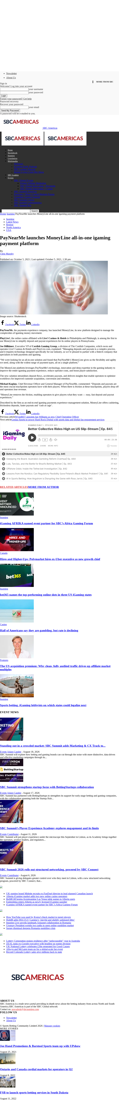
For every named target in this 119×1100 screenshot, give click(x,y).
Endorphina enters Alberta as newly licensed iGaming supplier (36, 902)
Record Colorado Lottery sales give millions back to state (34, 952)
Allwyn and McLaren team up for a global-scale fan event (34, 949)
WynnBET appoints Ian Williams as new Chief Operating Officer (47, 417)
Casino (3, 624)
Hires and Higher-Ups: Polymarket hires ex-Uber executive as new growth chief (50, 559)
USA (8, 230)
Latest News (12, 222)
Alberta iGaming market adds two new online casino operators (36, 896)
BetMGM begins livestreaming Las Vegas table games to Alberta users (40, 899)
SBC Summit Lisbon (24, 200)
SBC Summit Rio (22, 205)
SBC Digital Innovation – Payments (37, 186)
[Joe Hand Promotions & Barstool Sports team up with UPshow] (7, 1040)
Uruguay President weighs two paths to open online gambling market (40, 925)
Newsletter (11, 73)
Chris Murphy (7, 253)
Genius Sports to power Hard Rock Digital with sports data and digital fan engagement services (57, 419)
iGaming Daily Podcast (25, 166)
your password (36, 92)
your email (34, 107)
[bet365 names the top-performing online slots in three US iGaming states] (17, 586)
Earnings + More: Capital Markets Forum (34, 194)
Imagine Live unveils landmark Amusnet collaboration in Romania (38, 922)
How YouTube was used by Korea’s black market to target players (38, 917)
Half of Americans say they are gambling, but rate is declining (39, 630)
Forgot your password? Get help (16, 98)
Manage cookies (52, 1025)
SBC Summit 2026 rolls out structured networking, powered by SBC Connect (49, 869)
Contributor (13, 834)
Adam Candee (14, 751)
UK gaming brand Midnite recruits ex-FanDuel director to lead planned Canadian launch (49, 893)
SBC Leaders (13, 175)
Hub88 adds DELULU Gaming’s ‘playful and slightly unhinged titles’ (40, 920)
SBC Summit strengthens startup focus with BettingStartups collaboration (47, 787)
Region (9, 224)
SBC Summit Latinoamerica (28, 202)
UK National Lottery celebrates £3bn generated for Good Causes (38, 946)
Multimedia (13, 161)
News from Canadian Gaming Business (38, 887)
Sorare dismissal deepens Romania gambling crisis (30, 928)
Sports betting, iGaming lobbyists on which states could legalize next (43, 705)
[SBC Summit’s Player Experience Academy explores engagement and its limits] (11, 822)
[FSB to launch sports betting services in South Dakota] (7, 1086)
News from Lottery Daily (28, 934)
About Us (11, 77)
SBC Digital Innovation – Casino (36, 188)
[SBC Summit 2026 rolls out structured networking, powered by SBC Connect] (11, 863)
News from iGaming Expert (30, 910)
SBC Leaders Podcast (24, 169)
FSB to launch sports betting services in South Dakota (34, 1092)
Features (4, 660)
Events (10, 178)
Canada (3, 553)
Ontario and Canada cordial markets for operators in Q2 (36, 1069)
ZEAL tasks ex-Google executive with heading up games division (38, 943)
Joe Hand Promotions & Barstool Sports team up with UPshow (40, 1046)
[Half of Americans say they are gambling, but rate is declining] (17, 621)
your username (36, 89)
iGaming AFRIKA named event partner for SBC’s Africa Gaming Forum (46, 523)
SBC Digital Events (23, 180)
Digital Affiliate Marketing (33, 183)
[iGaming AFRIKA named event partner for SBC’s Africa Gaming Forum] (17, 514)
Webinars (18, 163)
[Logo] (23, 144)
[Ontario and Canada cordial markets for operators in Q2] (7, 1063)
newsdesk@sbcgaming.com (25, 1009)
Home (10, 150)
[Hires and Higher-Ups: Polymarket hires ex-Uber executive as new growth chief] (17, 550)
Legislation (12, 158)
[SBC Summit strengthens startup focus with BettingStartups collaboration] (11, 781)
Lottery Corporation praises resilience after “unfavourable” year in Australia (43, 941)
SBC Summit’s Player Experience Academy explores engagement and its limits (49, 828)
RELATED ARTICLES (14, 487)
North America (13, 227)
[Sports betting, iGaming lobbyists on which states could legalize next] (17, 696)
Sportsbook (12, 153)
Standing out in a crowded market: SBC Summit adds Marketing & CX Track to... (53, 745)
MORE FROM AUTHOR (43, 487)
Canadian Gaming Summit (27, 197)
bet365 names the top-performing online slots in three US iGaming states (46, 594)
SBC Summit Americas (25, 191)
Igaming (11, 155)
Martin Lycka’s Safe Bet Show (29, 172)
